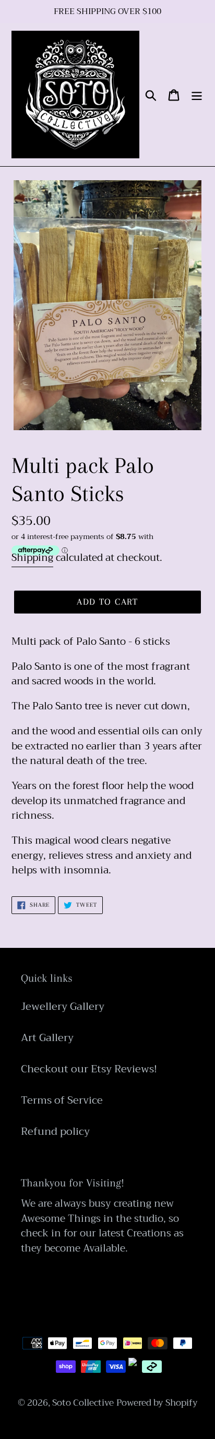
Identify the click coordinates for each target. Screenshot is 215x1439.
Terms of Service (62, 1100)
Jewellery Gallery (62, 1006)
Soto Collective (83, 1402)
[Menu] (196, 95)
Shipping (32, 557)
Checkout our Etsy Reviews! (89, 1069)
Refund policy (55, 1131)
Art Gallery (47, 1038)
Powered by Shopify (157, 1402)
